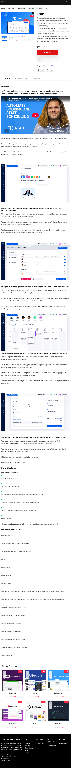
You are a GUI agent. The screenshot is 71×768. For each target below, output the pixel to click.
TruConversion (58, 693)
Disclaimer (28, 753)
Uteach (35, 693)
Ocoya (35, 724)
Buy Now (47, 52)
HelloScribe (12, 724)
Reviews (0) (36, 78)
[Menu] (2, 2)
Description (7, 78)
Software (11, 8)
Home (3, 8)
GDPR (26, 750)
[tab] (7, 78)
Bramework (12, 693)
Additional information (21, 78)
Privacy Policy (29, 748)
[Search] (66, 2)
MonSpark (58, 724)
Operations (21, 8)
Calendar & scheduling (35, 8)
